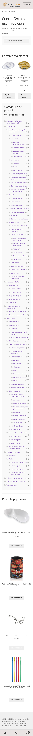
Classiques (16, 367)
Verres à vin (17, 259)
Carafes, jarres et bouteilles (19, 226)
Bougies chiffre (13, 285)
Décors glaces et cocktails (17, 344)
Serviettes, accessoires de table (19, 209)
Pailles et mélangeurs (13, 452)
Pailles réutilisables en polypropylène (18, 474)
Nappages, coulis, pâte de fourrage (19, 333)
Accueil (6, 11)
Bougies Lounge (16, 292)
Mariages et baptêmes (20, 416)
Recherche (16, 733)
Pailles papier (15, 466)
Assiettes (16, 163)
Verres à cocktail (18, 256)
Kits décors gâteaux (17, 426)
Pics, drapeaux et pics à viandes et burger (16, 448)
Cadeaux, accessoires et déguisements (14, 307)
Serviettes (14, 215)
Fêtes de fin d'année (19, 403)
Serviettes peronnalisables (19, 219)
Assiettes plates (18, 156)
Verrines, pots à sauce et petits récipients (18, 190)
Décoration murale (14, 341)
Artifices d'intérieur (14, 322)
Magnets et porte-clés (17, 388)
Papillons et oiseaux (19, 377)
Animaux (16, 360)
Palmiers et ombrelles (20, 374)
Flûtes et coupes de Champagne (19, 239)
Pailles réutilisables (17, 469)
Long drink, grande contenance (17, 230)
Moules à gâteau (16, 440)
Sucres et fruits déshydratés (19, 337)
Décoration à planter (17, 348)
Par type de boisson (17, 235)
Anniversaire (17, 400)
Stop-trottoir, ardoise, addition (16, 481)
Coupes (15, 167)
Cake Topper (13, 302)
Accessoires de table (17, 212)
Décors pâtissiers (14, 391)
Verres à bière (17, 252)
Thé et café (16, 249)
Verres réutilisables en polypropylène (18, 277)
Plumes (15, 381)
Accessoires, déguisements (17, 311)
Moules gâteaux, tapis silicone (18, 433)
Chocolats (14, 329)
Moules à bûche (16, 436)
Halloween (16, 412)
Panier (25, 731)
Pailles (11, 459)
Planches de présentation (19, 174)
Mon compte (5, 733)
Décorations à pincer (17, 384)
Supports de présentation (19, 186)
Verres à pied (15, 273)
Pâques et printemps (19, 419)
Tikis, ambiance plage (18, 266)
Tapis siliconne (15, 443)
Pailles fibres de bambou (19, 462)
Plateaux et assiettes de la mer (18, 178)
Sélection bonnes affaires (14, 478)
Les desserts (15, 160)
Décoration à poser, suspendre (17, 352)
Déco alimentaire (14, 325)
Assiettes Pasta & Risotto (18, 152)
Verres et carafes (14, 222)
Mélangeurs (12, 455)
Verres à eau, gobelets (18, 270)
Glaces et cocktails (17, 205)
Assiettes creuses (18, 148)
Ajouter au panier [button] (8, 96)
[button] (8, 90)
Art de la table (11, 126)
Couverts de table (16, 198)
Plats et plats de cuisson (18, 183)
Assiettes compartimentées (18, 143)
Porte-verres (15, 263)
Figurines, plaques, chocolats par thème (17, 395)
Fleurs (15, 370)
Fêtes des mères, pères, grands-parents (20, 408)
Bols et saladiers (16, 135)
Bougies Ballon (16, 289)
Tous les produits (12, 485)
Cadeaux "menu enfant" (16, 315)
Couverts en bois (16, 202)
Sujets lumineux (16, 429)
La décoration (11, 318)
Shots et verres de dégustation (19, 244)
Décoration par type (17, 357)
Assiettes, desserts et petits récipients (17, 131)
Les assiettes (15, 139)
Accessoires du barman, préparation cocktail (14, 122)
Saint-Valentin (17, 422)
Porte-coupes (17, 170)
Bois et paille (17, 364)
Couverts (11, 195)
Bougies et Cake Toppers (14, 282)
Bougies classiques (15, 296)
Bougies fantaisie (14, 299)
